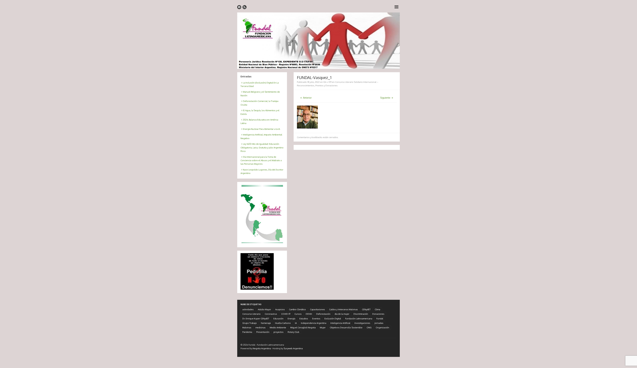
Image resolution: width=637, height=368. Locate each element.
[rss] (245, 7)
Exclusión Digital (332, 318)
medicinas (260, 327)
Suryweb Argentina (293, 348)
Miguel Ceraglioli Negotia (303, 327)
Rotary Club (293, 332)
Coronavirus (271, 314)
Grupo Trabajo (249, 323)
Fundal (379, 318)
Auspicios (280, 309)
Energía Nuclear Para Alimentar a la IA (261, 129)
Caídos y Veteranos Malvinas (343, 309)
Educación (278, 318)
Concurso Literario (251, 314)
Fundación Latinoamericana (358, 318)
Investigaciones (362, 323)
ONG (369, 327)
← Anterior (306, 97)
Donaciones (378, 314)
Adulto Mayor (264, 309)
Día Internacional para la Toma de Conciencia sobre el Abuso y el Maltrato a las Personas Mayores (261, 160)
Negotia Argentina (262, 348)
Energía (291, 318)
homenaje (266, 323)
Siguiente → (386, 97)
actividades (248, 309)
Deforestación (323, 314)
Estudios (303, 318)
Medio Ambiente (278, 327)
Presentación (262, 332)
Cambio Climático (297, 309)
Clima (377, 309)
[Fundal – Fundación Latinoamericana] (318, 40)
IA (296, 323)
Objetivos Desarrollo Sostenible (346, 327)
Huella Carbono (283, 323)
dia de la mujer (342, 314)
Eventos (316, 318)
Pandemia (247, 332)
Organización (382, 327)
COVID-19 (285, 314)
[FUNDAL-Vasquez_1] (307, 127)
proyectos (278, 332)
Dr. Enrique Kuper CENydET (255, 318)
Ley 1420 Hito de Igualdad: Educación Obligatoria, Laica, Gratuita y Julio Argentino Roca (262, 147)
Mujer (323, 327)
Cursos (298, 314)
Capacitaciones (317, 309)
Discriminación (361, 314)
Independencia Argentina (313, 323)
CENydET (366, 309)
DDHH (309, 314)
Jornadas (378, 323)
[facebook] (239, 7)
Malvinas (246, 327)
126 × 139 (327, 82)
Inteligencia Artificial (340, 323)
